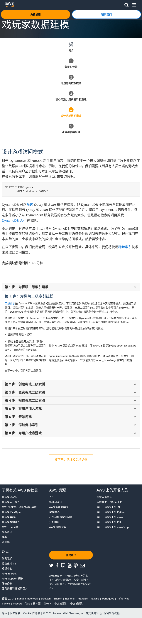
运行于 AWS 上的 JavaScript (113, 527)
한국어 (47, 603)
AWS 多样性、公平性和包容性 (19, 507)
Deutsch (46, 598)
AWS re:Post (9, 573)
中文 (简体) (60, 603)
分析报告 (54, 522)
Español (70, 598)
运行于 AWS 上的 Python (111, 512)
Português (108, 598)
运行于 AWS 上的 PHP (109, 522)
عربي (11, 598)
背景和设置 (71, 66)
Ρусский (18, 603)
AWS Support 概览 (12, 578)
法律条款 (7, 583)
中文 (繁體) (76, 603)
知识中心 (7, 568)
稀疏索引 (125, 247)
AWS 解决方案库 (58, 507)
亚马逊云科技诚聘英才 (15, 588)
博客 (4, 537)
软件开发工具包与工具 (109, 502)
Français (82, 598)
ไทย (28, 603)
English (58, 598)
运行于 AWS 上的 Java (110, 517)
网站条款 (15, 613)
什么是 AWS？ (10, 497)
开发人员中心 (104, 497)
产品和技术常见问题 (60, 517)
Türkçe (6, 603)
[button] (126, 4)
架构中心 (54, 512)
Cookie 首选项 (31, 613)
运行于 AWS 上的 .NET (110, 507)
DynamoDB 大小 (14, 220)
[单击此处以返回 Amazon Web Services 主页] (9, 4)
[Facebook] (58, 565)
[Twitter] (52, 565)
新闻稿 (6, 542)
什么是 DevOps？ (12, 512)
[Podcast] (77, 565)
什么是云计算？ (11, 502)
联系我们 (7, 558)
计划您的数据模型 (71, 83)
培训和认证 (55, 502)
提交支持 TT (9, 563)
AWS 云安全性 (10, 527)
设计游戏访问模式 (71, 115)
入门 (51, 497)
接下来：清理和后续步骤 (71, 459)
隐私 (4, 613)
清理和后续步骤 (71, 132)
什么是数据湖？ (11, 522)
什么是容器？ (9, 517)
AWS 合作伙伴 (57, 527)
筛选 (30, 204)
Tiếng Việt (123, 598)
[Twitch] (64, 565)
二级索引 (10, 303)
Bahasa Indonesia (27, 598)
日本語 (37, 603)
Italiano (95, 598)
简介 (71, 50)
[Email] (83, 565)
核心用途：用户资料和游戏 (71, 99)
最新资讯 (7, 532)
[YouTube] (71, 565)
